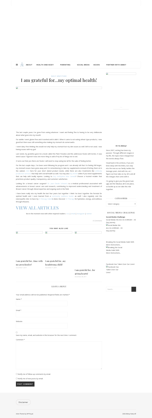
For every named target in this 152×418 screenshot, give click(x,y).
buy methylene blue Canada (64, 176)
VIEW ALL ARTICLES (37, 208)
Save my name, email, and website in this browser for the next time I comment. (46, 335)
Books (97, 65)
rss (68, 213)
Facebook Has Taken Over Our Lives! (120, 264)
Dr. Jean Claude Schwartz (58, 183)
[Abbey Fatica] (22, 64)
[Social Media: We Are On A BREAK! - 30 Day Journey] (121, 232)
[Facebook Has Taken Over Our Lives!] (121, 274)
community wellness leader (63, 196)
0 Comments (97, 220)
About (29, 65)
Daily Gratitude (59, 76)
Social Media (83, 65)
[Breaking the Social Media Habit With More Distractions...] (121, 254)
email (73, 213)
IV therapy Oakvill (45, 199)
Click (27, 171)
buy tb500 (74, 173)
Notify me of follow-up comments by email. (34, 374)
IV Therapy (70, 199)
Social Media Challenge (115, 217)
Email (18, 310)
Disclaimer (23, 402)
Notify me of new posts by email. (30, 378)
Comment (20, 339)
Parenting (65, 65)
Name (19, 299)
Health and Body (45, 65)
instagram (81, 213)
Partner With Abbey (116, 65)
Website (19, 321)
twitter (89, 213)
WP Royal (30, 414)
